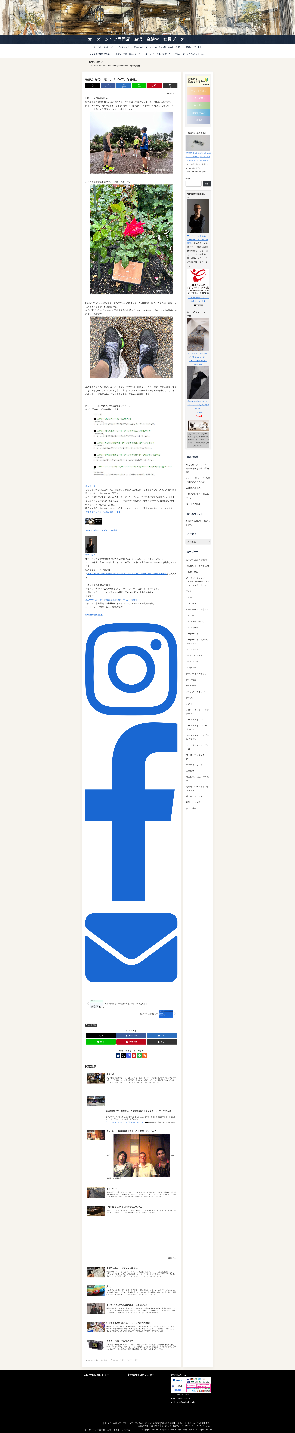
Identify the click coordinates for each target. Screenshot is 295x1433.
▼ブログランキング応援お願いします (103, 512)
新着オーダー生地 (184, 1423)
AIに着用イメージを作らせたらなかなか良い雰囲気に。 (197, 468)
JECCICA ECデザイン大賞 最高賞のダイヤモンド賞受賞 (111, 600)
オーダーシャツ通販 (196, 236)
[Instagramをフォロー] (128, 1055)
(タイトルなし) (193, 504)
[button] (170, 85)
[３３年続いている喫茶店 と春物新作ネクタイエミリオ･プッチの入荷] (131, 1091)
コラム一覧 (90, 486)
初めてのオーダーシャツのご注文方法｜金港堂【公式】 (155, 1423)
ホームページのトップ (113, 1423)
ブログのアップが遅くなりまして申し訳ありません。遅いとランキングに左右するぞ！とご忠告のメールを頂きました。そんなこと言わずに (140, 1118)
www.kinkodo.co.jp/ (94, 615)
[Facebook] (131, 900)
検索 (188, 179)
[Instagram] (131, 721)
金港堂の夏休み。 (194, 488)
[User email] (131, 993)
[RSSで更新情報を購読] (144, 1055)
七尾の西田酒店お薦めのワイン (197, 496)
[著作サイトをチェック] (118, 1055)
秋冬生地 (198, 120)
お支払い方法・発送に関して (148, 1426)
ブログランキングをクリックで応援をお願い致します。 (125, 1122)
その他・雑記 (92, 1025)
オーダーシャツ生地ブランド (172, 1426)
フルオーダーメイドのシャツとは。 (198, 1426)
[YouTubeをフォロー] (134, 1055)
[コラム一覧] (131, 444)
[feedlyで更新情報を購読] (139, 1055)
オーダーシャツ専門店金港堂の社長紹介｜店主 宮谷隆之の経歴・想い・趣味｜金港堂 (127, 573)
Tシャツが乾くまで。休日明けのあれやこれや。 (198, 480)
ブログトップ (128, 1423)
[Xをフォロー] (123, 1055)
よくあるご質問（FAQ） (202, 1423)
